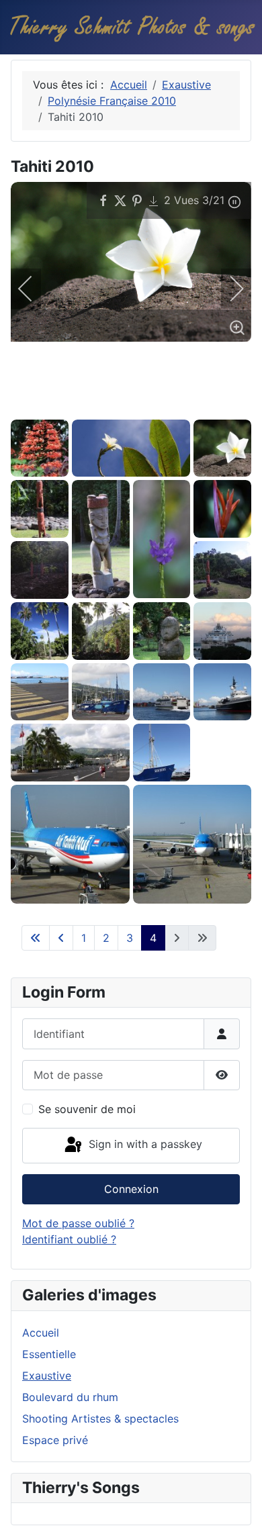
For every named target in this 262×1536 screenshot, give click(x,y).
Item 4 (76, 401)
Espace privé (55, 1440)
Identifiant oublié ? (69, 1239)
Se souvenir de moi (87, 1109)
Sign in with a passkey (143, 1144)
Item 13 (209, 401)
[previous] (34, 289)
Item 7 (120, 401)
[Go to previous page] (61, 938)
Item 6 (105, 401)
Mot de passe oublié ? (78, 1223)
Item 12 (194, 401)
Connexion (131, 1189)
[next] (227, 289)
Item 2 (46, 401)
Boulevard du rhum (70, 1397)
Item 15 (238, 401)
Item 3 (61, 401)
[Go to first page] (35, 938)
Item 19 (61, 408)
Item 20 (76, 408)
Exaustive (46, 1375)
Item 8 (135, 401)
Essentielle (49, 1354)
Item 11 (179, 401)
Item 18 (46, 408)
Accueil (40, 1332)
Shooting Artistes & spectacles (100, 1418)
